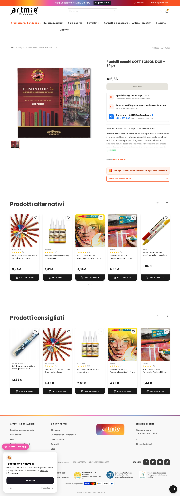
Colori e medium (53, 23)
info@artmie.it (145, 444)
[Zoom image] (54, 103)
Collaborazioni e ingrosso (63, 434)
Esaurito (137, 86)
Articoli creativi (141, 23)
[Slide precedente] (13, 231)
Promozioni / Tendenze (25, 23)
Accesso (140, 3)
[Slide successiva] (36, 231)
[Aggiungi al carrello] (24, 277)
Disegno (161, 23)
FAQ (12, 439)
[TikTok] (167, 462)
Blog (53, 449)
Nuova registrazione (159, 3)
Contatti (55, 444)
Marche (64, 29)
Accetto (30, 480)
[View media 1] (15, 144)
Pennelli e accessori (116, 23)
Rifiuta (10, 488)
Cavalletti (93, 23)
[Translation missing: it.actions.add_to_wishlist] (35, 217)
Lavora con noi (58, 439)
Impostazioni (47, 488)
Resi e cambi (16, 434)
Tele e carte (75, 23)
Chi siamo (55, 430)
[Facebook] (146, 462)
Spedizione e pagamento (22, 430)
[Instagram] (153, 462)
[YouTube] (160, 462)
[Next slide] (167, 202)
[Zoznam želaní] (161, 11)
